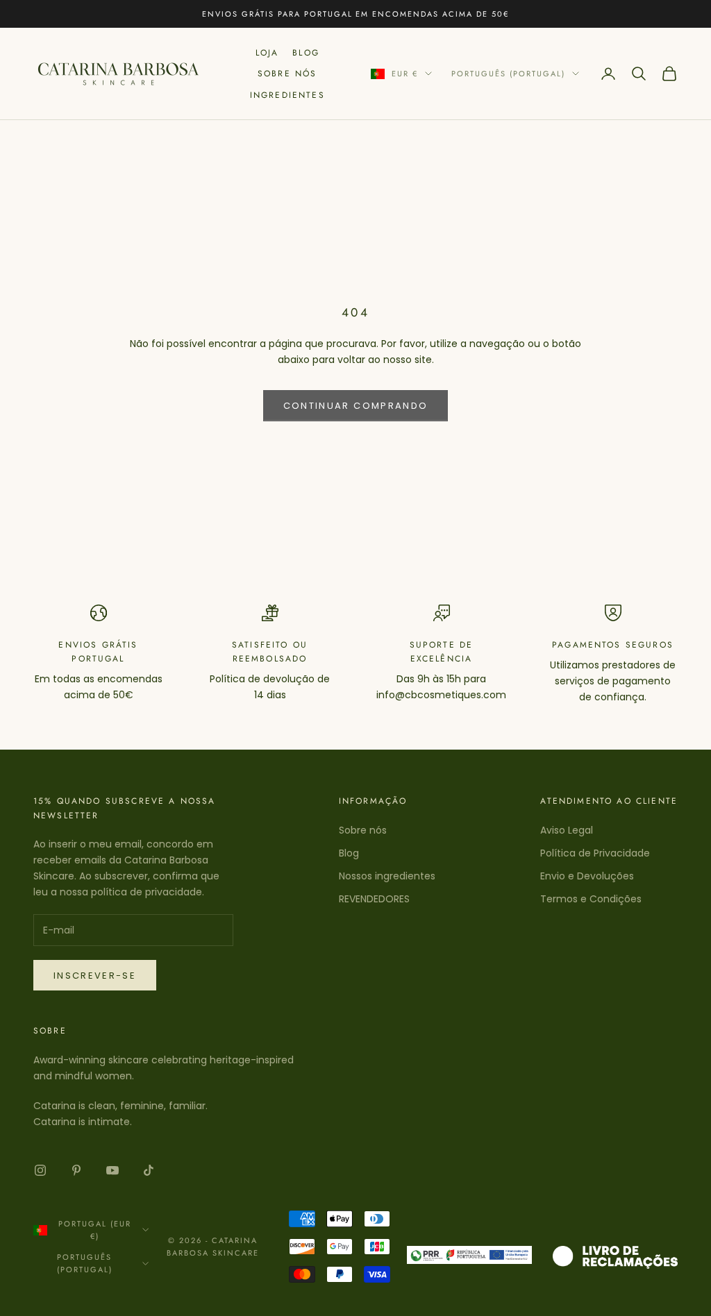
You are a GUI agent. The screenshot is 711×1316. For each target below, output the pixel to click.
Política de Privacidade (595, 853)
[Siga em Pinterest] (76, 1170)
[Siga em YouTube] (112, 1170)
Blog (305, 53)
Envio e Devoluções (587, 876)
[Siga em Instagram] (40, 1170)
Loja (267, 53)
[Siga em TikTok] (149, 1170)
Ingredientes (287, 95)
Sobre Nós (287, 73)
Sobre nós (363, 830)
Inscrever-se (94, 975)
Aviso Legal (566, 830)
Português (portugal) (508, 73)
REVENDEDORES (374, 899)
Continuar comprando (355, 405)
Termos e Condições (591, 899)
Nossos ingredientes (387, 876)
